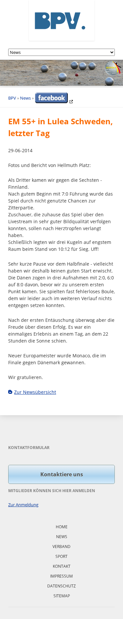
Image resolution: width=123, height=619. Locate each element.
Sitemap (61, 596)
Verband (61, 546)
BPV (12, 98)
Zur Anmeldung (23, 505)
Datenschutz (61, 586)
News (25, 98)
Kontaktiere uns (61, 474)
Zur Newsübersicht (35, 392)
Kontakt (62, 566)
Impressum (61, 576)
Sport (61, 556)
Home (62, 527)
